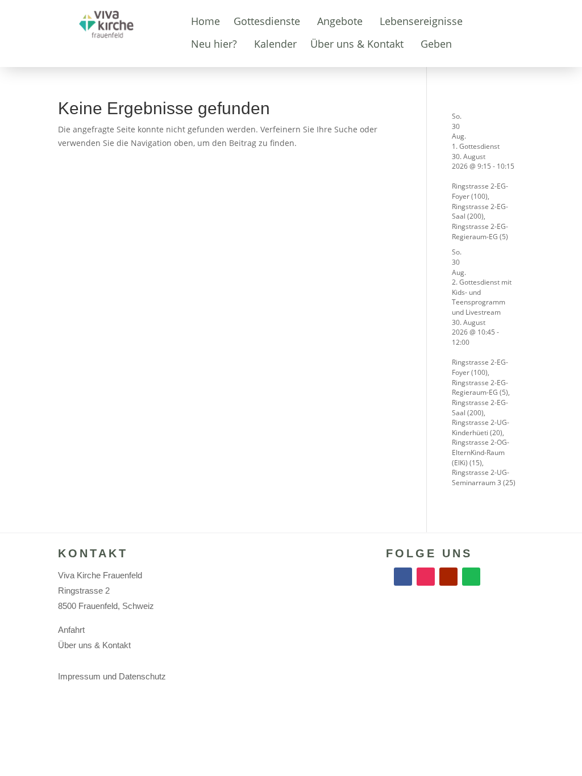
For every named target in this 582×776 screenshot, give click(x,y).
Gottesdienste (267, 21)
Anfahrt (71, 630)
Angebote (340, 21)
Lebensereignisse (421, 21)
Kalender (275, 44)
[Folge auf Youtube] (448, 577)
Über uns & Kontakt (357, 44)
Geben (436, 44)
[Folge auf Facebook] (403, 577)
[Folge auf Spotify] (471, 577)
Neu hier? (214, 44)
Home (205, 21)
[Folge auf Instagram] (426, 577)
